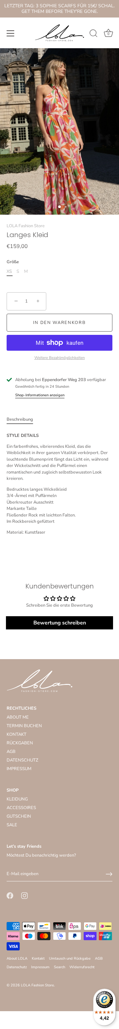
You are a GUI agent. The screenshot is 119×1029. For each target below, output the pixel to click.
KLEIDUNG (17, 799)
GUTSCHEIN (19, 816)
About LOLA (17, 958)
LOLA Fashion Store (26, 226)
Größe (13, 262)
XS (9, 271)
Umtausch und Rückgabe (70, 958)
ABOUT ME (18, 717)
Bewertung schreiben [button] (59, 622)
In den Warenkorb (59, 323)
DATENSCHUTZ (22, 760)
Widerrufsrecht (82, 967)
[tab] (23, 419)
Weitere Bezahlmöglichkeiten (59, 357)
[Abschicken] (109, 874)
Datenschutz (17, 967)
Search (59, 967)
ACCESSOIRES (21, 808)
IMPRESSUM (19, 769)
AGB (11, 752)
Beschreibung (20, 419)
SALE (12, 825)
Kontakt (38, 958)
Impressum (40, 967)
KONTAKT (16, 734)
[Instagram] (24, 895)
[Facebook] (10, 895)
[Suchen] (93, 34)
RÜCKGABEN (20, 743)
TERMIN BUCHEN (24, 726)
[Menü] (10, 33)
